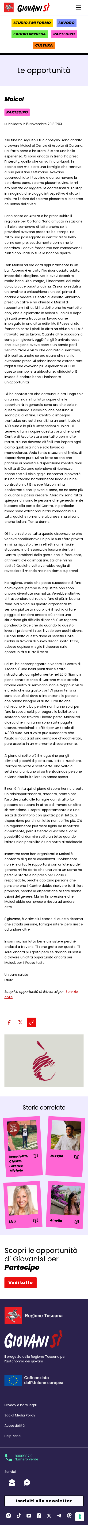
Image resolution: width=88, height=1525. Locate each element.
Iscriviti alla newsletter (44, 1501)
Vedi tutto (20, 1282)
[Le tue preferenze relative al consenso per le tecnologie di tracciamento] (79, 1516)
